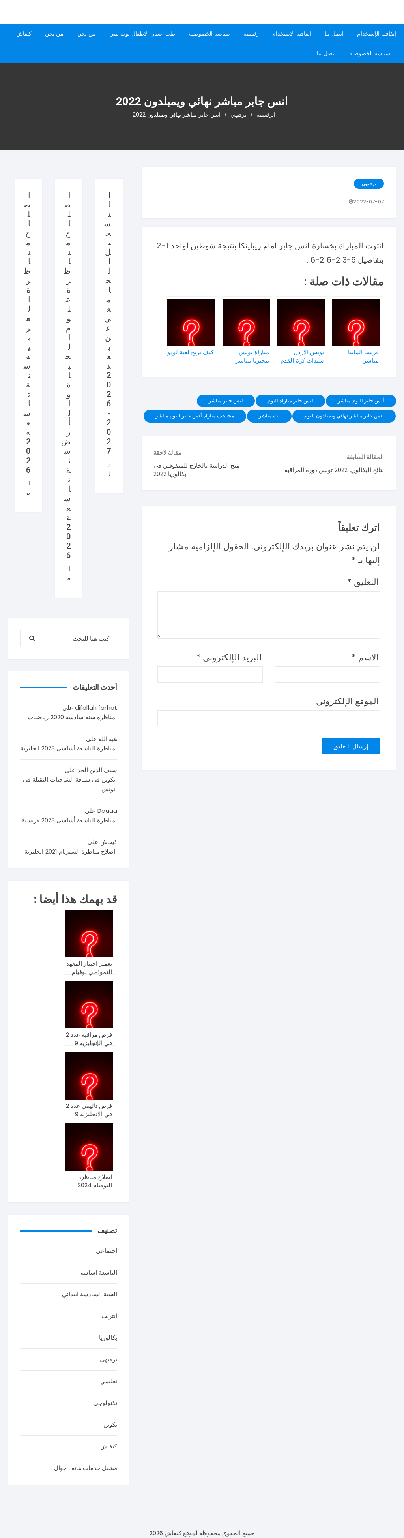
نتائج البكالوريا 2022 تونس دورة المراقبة (334, 470)
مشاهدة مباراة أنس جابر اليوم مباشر (194, 415)
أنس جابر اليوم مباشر (361, 400)
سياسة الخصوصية (209, 34)
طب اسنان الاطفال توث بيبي (142, 34)
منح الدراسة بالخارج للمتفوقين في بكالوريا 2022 (196, 469)
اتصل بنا (334, 34)
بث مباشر (269, 415)
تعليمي (108, 1381)
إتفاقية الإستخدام (376, 34)
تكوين (110, 1424)
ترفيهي (369, 183)
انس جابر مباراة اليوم (290, 400)
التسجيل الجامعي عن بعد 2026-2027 (107, 323)
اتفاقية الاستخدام (291, 34)
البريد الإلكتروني (229, 657)
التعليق (363, 582)
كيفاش (24, 34)
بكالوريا (108, 1337)
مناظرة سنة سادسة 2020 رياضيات (71, 717)
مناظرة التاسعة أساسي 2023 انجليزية (68, 748)
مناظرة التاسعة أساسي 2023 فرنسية (68, 820)
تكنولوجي (105, 1403)
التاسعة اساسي (97, 1272)
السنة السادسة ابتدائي (89, 1294)
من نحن (86, 34)
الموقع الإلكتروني (347, 701)
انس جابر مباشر (226, 400)
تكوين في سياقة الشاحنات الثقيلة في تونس (69, 784)
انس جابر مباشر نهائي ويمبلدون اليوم (344, 415)
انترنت (109, 1316)
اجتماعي (106, 1251)
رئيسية (251, 34)
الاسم (365, 657)
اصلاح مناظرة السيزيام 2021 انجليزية (69, 851)
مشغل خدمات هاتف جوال (85, 1468)
